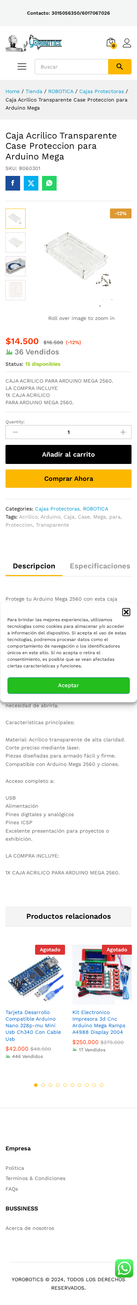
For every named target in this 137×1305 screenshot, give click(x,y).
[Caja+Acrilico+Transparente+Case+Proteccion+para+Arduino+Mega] (31, 183)
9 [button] (94, 1085)
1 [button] (36, 1085)
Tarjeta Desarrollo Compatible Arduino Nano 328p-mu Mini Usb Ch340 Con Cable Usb (33, 1025)
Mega (99, 517)
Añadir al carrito (68, 454)
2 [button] (43, 1085)
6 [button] (72, 1085)
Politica (14, 1168)
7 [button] (79, 1085)
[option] (35, 1007)
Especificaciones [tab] (100, 565)
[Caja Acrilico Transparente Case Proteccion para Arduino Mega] (12, 183)
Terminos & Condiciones (35, 1178)
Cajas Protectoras (57, 509)
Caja (69, 517)
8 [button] (87, 1085)
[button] (126, 612)
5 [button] (65, 1085)
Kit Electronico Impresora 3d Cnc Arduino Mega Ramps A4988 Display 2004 (98, 1022)
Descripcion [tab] (34, 565)
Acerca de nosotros (29, 1228)
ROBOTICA (95, 509)
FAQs (11, 1189)
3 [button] (50, 1085)
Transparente (52, 525)
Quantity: (15, 422)
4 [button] (58, 1085)
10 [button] (101, 1085)
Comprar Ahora (68, 478)
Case (84, 517)
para (115, 517)
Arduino (50, 517)
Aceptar (68, 685)
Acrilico (28, 517)
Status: (14, 364)
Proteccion (19, 525)
